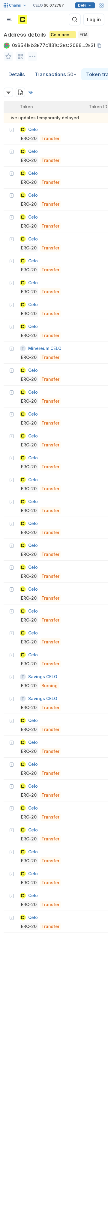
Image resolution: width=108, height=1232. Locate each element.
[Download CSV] (20, 92)
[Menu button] (10, 19)
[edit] (8, 56)
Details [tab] (16, 74)
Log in (94, 19)
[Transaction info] (11, 129)
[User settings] (101, 5)
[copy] (101, 46)
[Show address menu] (32, 56)
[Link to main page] (22, 19)
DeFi (82, 5)
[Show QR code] (20, 56)
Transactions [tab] (55, 74)
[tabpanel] (54, 506)
